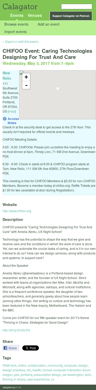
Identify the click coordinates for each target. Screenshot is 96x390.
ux (52, 379)
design (83, 365)
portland (26, 374)
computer (70, 365)
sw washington (73, 374)
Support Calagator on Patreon (70, 16)
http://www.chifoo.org (17, 211)
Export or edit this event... (22, 41)
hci (29, 370)
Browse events (16, 24)
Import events (15, 31)
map (12, 111)
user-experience (38, 379)
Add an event (48, 24)
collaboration (37, 365)
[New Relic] (57, 90)
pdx (16, 374)
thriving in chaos (14, 379)
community (55, 365)
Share (13, 348)
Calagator (20, 7)
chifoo (22, 365)
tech (88, 374)
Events (17, 15)
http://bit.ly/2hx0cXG (16, 330)
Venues (35, 15)
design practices (14, 370)
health (37, 370)
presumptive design (47, 374)
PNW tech (9, 365)
